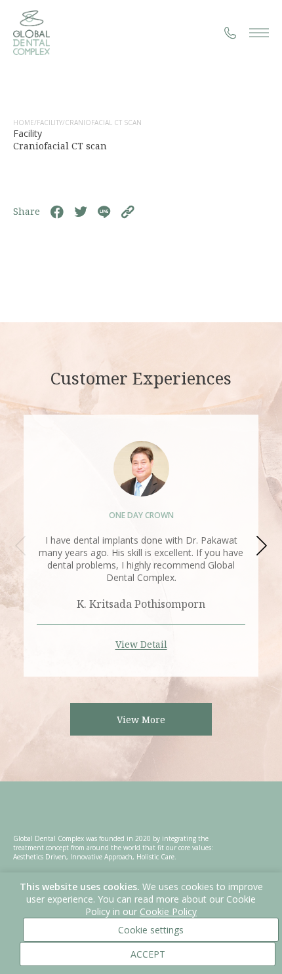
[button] (260, 545)
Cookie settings (151, 930)
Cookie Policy (168, 911)
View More (141, 719)
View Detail (141, 644)
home (23, 122)
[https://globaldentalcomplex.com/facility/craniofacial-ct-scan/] (127, 211)
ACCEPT (148, 954)
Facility (49, 122)
